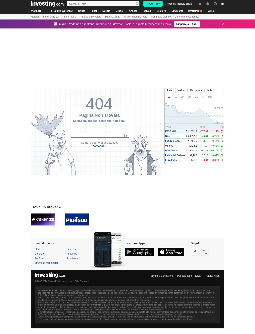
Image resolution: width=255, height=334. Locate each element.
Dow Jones (171, 150)
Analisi (133, 11)
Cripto (81, 11)
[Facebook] (195, 252)
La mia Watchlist (63, 11)
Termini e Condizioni (161, 275)
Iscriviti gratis (184, 3)
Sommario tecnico (161, 16)
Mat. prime (196, 90)
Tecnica (146, 11)
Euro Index (171, 160)
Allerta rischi (213, 275)
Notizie (106, 11)
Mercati (36, 10)
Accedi (171, 3)
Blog (37, 249)
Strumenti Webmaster (46, 263)
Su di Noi (71, 249)
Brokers (161, 11)
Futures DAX (172, 141)
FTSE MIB (170, 131)
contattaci (99, 145)
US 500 (169, 145)
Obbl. (210, 90)
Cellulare (40, 253)
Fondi (94, 11)
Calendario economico (187, 16)
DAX (167, 136)
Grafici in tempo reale (135, 16)
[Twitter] (205, 252)
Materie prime (112, 16)
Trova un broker (44, 207)
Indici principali (51, 16)
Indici (170, 90)
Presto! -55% (153, 3)
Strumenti (177, 11)
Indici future (70, 16)
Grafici (119, 11)
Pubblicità (72, 253)
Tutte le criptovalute (90, 16)
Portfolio (39, 258)
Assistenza (72, 258)
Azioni (181, 90)
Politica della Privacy (189, 275)
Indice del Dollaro (175, 155)
